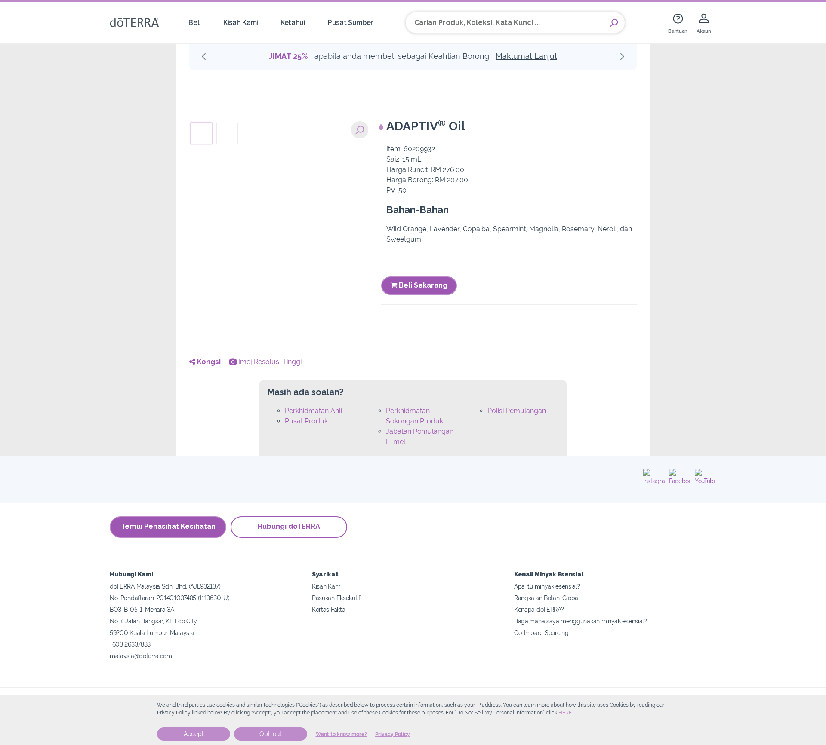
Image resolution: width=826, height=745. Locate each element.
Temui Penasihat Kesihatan (168, 526)
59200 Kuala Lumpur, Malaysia (152, 632)
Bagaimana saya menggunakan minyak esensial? (580, 621)
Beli (194, 22)
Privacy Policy (392, 734)
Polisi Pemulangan (516, 411)
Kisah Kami (240, 22)
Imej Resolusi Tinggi (269, 362)
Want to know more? (341, 734)
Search (614, 22)
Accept (194, 733)
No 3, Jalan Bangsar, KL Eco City (153, 621)
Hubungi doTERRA (289, 526)
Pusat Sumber (350, 22)
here (565, 713)
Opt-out (270, 733)
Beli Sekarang (422, 285)
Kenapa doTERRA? (539, 609)
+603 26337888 (130, 644)
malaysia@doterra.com (141, 655)
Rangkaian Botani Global (547, 597)
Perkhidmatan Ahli (313, 411)
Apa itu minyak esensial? (547, 586)
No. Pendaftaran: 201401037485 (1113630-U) (169, 597)
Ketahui (292, 22)
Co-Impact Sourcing (541, 632)
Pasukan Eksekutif (336, 597)
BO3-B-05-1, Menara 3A (142, 609)
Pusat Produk (306, 421)
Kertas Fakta (328, 609)
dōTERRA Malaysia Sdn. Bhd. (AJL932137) (165, 586)
